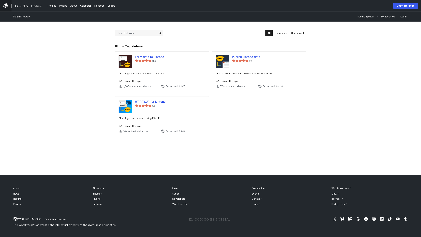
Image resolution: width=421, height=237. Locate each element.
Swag (256, 204)
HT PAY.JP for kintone (150, 101)
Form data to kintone (149, 57)
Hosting (17, 198)
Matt (335, 193)
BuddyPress (339, 204)
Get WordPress (405, 5)
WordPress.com (341, 188)
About (16, 188)
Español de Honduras (55, 219)
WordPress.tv (181, 204)
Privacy (17, 204)
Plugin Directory (22, 16)
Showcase (98, 188)
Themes (97, 193)
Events (255, 193)
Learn (175, 188)
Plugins (96, 198)
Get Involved (259, 188)
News (16, 193)
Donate (257, 198)
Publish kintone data (246, 57)
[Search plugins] (159, 33)
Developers (178, 198)
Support (176, 193)
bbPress (337, 198)
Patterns (97, 204)
